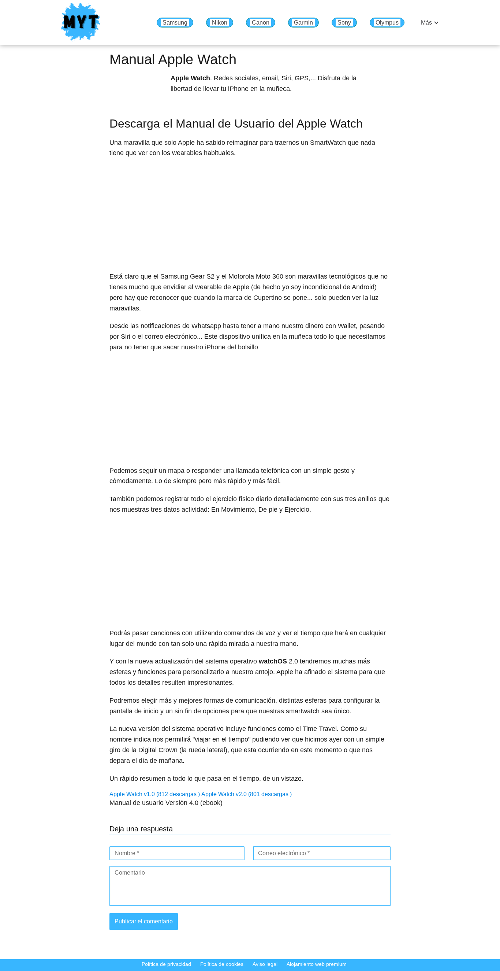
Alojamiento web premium (317, 964)
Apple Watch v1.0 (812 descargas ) (155, 794)
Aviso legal (265, 964)
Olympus (387, 22)
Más (426, 22)
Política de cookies (221, 964)
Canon (260, 22)
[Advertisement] (250, 217)
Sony (344, 22)
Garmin (303, 22)
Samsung (175, 22)
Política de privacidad (166, 964)
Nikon (219, 22)
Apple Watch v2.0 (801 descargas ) (246, 794)
